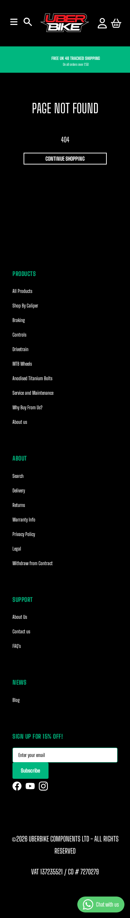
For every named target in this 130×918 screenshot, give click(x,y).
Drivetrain (20, 349)
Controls (19, 335)
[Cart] (116, 23)
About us (19, 422)
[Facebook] (16, 786)
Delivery (18, 490)
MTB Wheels (22, 364)
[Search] (28, 22)
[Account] (102, 23)
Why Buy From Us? (27, 407)
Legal (16, 549)
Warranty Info (23, 520)
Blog (16, 700)
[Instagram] (43, 786)
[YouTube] (30, 786)
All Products (22, 291)
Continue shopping (65, 158)
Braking (18, 320)
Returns (18, 505)
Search (18, 476)
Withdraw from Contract (32, 563)
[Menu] (14, 22)
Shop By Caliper (25, 306)
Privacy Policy (23, 534)
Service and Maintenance (32, 393)
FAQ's (16, 646)
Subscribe (30, 770)
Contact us (21, 631)
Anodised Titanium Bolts (32, 378)
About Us (19, 617)
